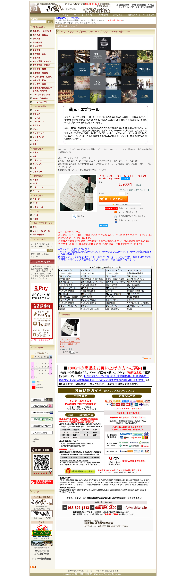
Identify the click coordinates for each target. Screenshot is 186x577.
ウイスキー (37, 171)
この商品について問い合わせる (132, 216)
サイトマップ (148, 15)
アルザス (36, 114)
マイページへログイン (83, 15)
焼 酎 (35, 183)
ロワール (36, 118)
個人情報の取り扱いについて (80, 571)
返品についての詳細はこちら (131, 208)
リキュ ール (38, 207)
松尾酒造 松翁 (39, 80)
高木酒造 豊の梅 (40, 73)
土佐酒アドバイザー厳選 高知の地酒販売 (136, 7)
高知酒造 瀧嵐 (39, 69)
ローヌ (35, 140)
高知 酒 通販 (62, 26)
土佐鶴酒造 (37, 46)
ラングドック (38, 133)
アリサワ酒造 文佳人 (42, 77)
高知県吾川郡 (41, 552)
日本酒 (35, 152)
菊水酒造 (36, 58)
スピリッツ (37, 164)
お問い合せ (118, 15)
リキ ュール (38, 187)
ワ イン (36, 191)
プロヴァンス (38, 137)
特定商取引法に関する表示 (107, 571)
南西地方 (36, 125)
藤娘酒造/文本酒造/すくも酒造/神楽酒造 (43, 89)
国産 (34, 144)
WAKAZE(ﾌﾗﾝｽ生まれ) (42, 98)
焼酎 (34, 156)
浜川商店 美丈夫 (40, 35)
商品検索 (34, 19)
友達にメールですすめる (129, 220)
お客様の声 (132, 15)
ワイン (35, 168)
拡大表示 (80, 216)
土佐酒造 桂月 (39, 84)
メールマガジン (40, 239)
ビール (35, 215)
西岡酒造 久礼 (39, 54)
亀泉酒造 (36, 50)
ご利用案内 (103, 15)
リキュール (37, 160)
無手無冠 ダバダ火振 (42, 31)
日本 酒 (36, 199)
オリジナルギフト (40, 102)
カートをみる (63, 15)
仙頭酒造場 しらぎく (42, 61)
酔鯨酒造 (36, 38)
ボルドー (36, 129)
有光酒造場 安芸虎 (41, 65)
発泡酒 (35, 219)
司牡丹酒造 (37, 42)
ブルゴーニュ (38, 121)
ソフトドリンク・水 (41, 231)
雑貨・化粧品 (38, 235)
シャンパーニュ (39, 110)
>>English (35, 439)
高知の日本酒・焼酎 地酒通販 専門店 (135, 5)
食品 (34, 227)
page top (147, 358)
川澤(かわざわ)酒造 (41, 94)
